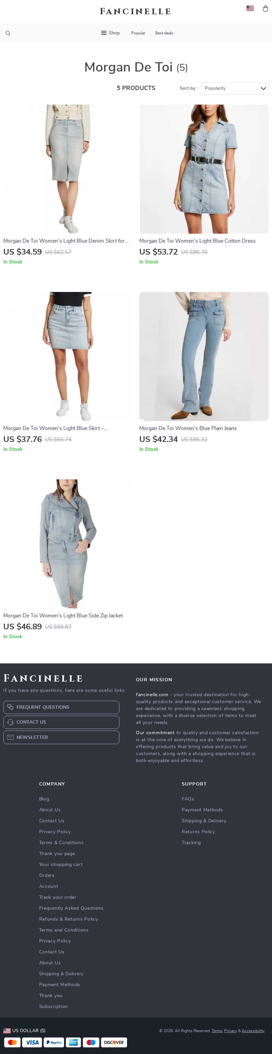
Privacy (230, 1031)
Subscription (53, 1006)
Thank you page (57, 853)
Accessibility (253, 1031)
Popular (138, 33)
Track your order (58, 897)
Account (48, 886)
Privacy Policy (55, 832)
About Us (50, 810)
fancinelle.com (152, 695)
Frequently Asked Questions (71, 908)
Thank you (51, 995)
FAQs (188, 799)
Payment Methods (60, 984)
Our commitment (155, 733)
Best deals (164, 33)
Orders (47, 875)
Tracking (191, 842)
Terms (217, 1031)
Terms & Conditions (61, 842)
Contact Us (52, 821)
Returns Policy (198, 832)
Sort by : (189, 88)
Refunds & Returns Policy (68, 919)
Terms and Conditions (64, 930)
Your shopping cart (61, 864)
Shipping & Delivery (61, 974)
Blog (44, 799)
